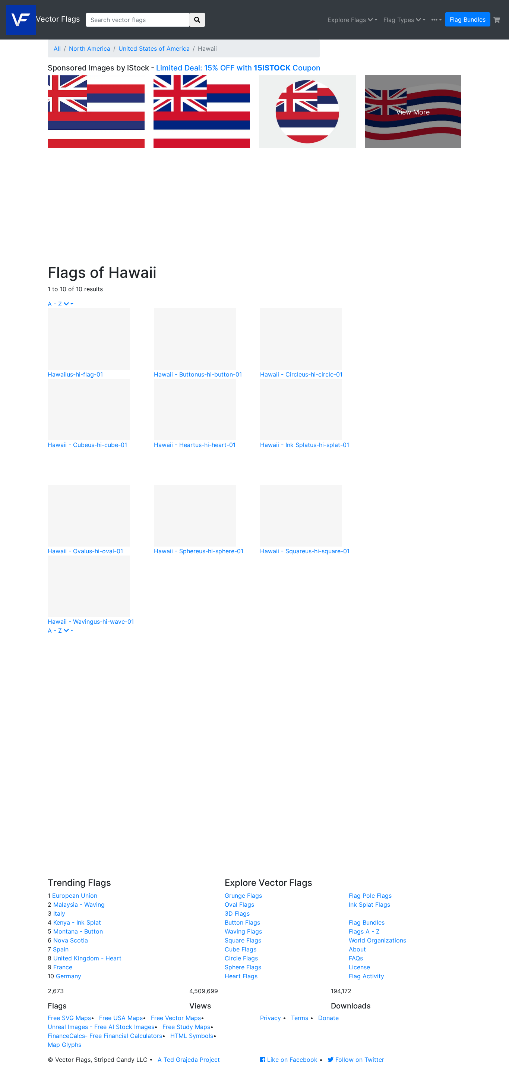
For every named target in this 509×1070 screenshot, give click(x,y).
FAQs (356, 958)
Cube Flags (240, 949)
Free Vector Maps (176, 1018)
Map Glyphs (64, 1044)
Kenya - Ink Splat (76, 922)
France (61, 967)
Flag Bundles (468, 19)
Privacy (270, 1018)
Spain (60, 949)
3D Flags (237, 913)
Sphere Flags (243, 967)
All (57, 48)
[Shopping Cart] (496, 19)
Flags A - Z (364, 931)
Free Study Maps (186, 1026)
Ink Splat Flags (369, 904)
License (359, 967)
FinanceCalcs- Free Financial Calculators (105, 1035)
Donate (328, 1018)
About (357, 949)
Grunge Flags (243, 895)
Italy (58, 913)
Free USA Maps (121, 1018)
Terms (299, 1018)
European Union (73, 895)
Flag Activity (366, 976)
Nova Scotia (69, 940)
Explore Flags (348, 19)
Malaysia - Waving (78, 904)
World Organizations (377, 940)
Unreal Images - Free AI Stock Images (101, 1026)
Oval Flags (239, 904)
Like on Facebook (291, 1059)
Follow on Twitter (358, 1059)
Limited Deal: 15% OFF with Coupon (238, 67)
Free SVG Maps (69, 1018)
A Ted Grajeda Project (189, 1059)
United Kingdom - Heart (86, 958)
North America (89, 48)
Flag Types (399, 19)
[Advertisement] (254, 207)
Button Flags (242, 922)
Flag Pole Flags (370, 895)
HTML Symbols (191, 1035)
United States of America (154, 48)
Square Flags (243, 940)
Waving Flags (243, 931)
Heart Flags (241, 976)
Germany (67, 976)
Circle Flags (241, 958)
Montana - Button (77, 931)
